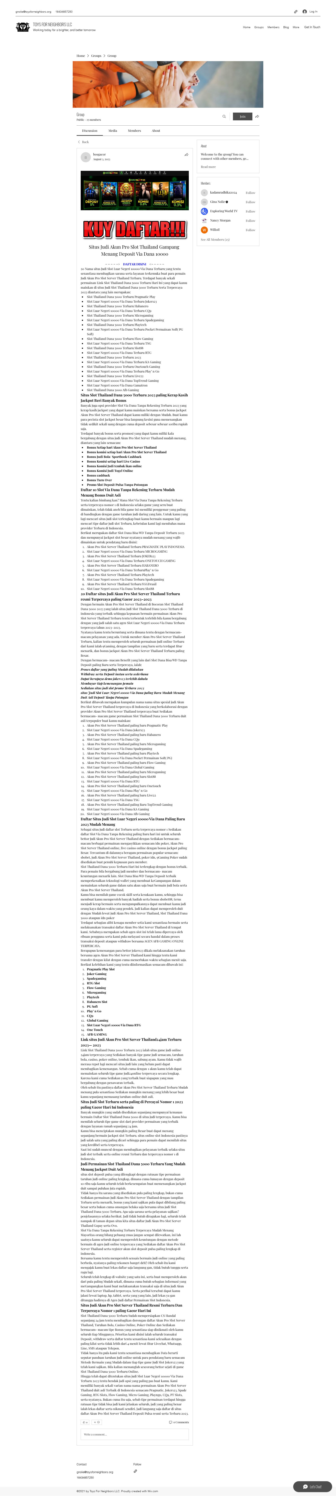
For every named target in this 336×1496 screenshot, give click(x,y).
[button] (312, 27)
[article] (135, 797)
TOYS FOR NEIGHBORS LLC (52, 24)
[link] (89, 131)
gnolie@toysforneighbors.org (33, 11)
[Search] (224, 116)
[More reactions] (97, 1422)
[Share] (186, 154)
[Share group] (257, 116)
